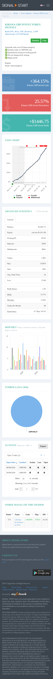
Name (17, 515)
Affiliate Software (8, 590)
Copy (44, 40)
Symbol (22, 462)
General (10, 220)
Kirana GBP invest (41, 13)
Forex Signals (26, 13)
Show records (26, 478)
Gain (28, 515)
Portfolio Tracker (21, 590)
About (4, 587)
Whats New (33, 590)
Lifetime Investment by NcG (19, 522)
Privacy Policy (16, 587)
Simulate (35, 40)
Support (45, 587)
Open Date (10, 462)
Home (16, 13)
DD (44, 515)
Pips (37, 515)
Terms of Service (31, 587)
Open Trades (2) (13, 455)
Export (43, 446)
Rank (8, 515)
